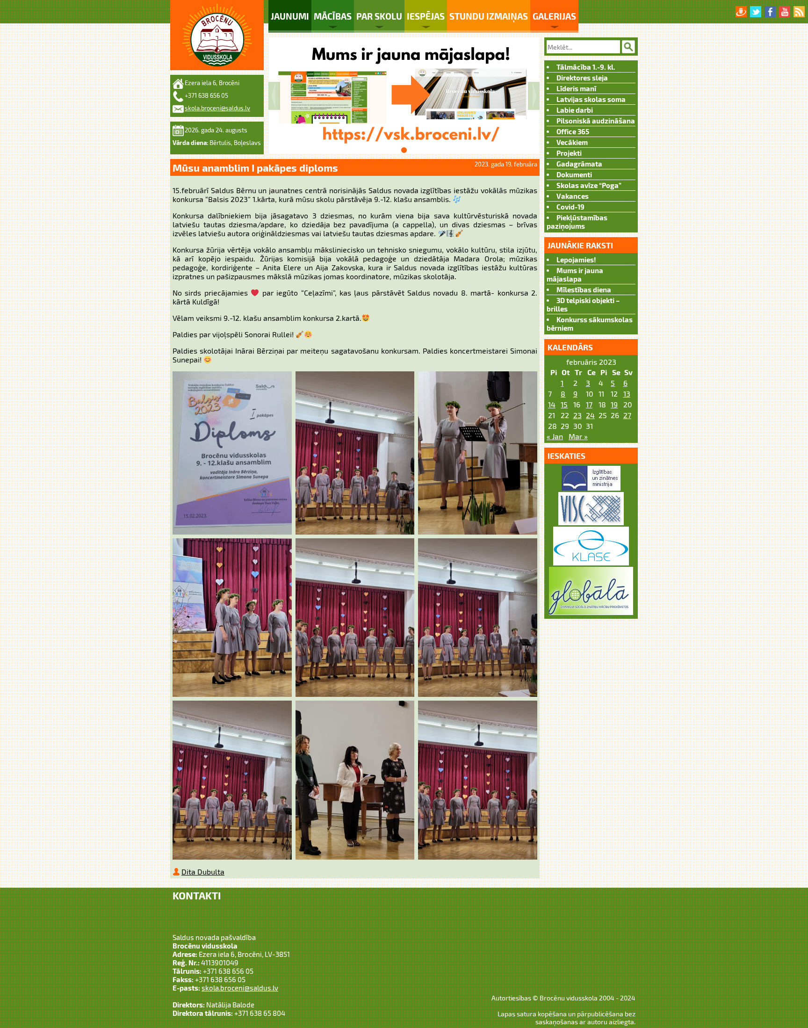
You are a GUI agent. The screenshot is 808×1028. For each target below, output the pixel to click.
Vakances (572, 196)
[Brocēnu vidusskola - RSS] (799, 11)
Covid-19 (570, 207)
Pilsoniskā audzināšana (595, 120)
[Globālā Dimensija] (591, 612)
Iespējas (426, 16)
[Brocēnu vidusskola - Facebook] (770, 11)
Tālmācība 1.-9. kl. (585, 67)
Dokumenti (574, 174)
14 (552, 404)
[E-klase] (591, 562)
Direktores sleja (582, 77)
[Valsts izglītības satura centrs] (591, 522)
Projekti (569, 153)
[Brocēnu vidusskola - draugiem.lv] (741, 11)
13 (626, 393)
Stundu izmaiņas (488, 16)
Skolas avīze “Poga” (588, 185)
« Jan (555, 436)
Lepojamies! (576, 259)
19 (614, 404)
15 (564, 404)
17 (589, 404)
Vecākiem (572, 142)
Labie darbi (574, 110)
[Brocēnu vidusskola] (217, 35)
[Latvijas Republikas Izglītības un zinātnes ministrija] (591, 487)
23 (577, 415)
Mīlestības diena (583, 289)
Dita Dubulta (202, 871)
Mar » (578, 436)
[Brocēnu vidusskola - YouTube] (784, 11)
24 (590, 415)
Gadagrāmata (579, 163)
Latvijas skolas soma (591, 99)
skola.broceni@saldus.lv (217, 108)
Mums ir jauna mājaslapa (575, 274)
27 (627, 415)
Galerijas (554, 16)
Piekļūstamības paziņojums (577, 221)
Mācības (333, 16)
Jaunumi (290, 16)
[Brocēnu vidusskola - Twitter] (755, 11)
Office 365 (572, 131)
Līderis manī (576, 88)
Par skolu (379, 16)
